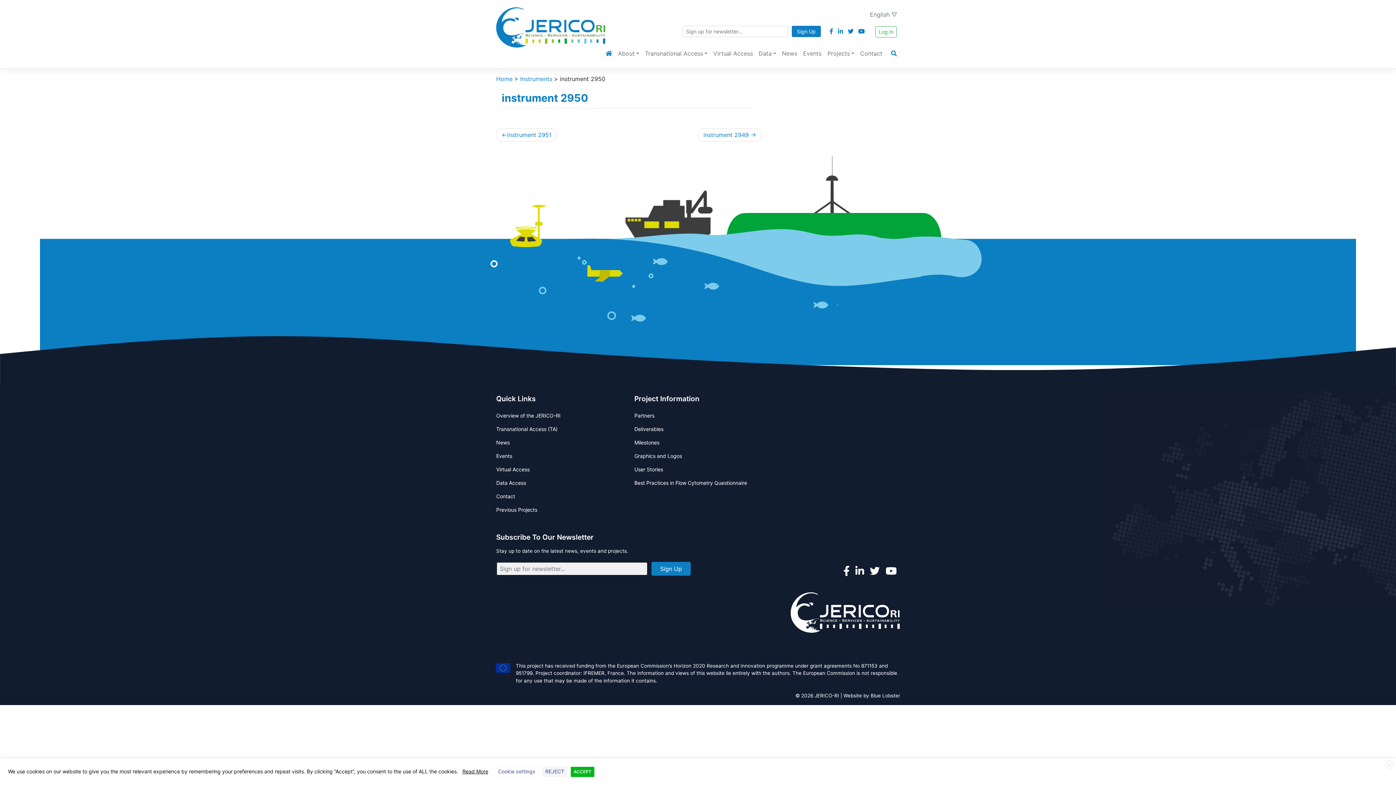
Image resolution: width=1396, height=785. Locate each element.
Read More (475, 771)
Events (812, 53)
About (626, 53)
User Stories (648, 469)
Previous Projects (516, 510)
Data (765, 53)
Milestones (646, 442)
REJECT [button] (554, 771)
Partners (644, 415)
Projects (838, 53)
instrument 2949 (726, 134)
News (789, 53)
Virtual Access (733, 53)
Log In (886, 32)
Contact (871, 53)
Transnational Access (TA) (527, 429)
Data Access (511, 483)
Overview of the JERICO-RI (528, 415)
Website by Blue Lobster (871, 696)
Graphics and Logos (658, 456)
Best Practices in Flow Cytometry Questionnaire (690, 483)
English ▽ (883, 14)
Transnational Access (674, 53)
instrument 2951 (529, 134)
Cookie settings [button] (516, 771)
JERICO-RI (827, 696)
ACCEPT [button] (582, 771)
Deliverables (648, 429)
